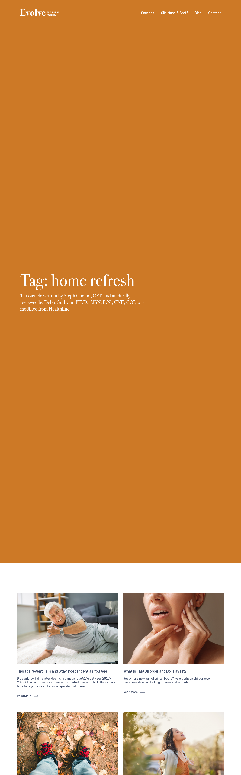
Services (147, 13)
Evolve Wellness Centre (39, 12)
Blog (198, 13)
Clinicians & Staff (174, 13)
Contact (214, 13)
